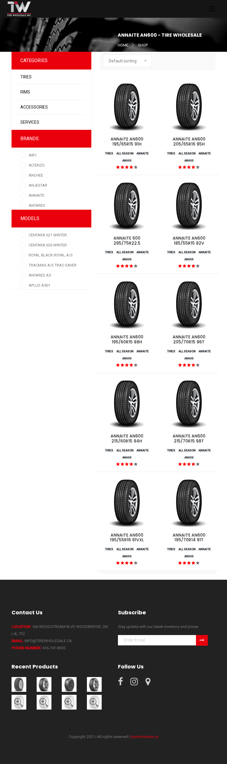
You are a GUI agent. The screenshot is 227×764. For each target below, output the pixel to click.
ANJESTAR (38, 185)
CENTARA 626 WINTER (48, 245)
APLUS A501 (39, 285)
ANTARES (37, 205)
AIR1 (33, 155)
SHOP (143, 45)
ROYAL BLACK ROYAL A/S (51, 255)
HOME (123, 45)
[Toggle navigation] (211, 9)
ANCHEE (36, 175)
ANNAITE (36, 195)
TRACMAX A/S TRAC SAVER (53, 265)
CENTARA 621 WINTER (48, 235)
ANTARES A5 (40, 275)
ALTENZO (37, 165)
